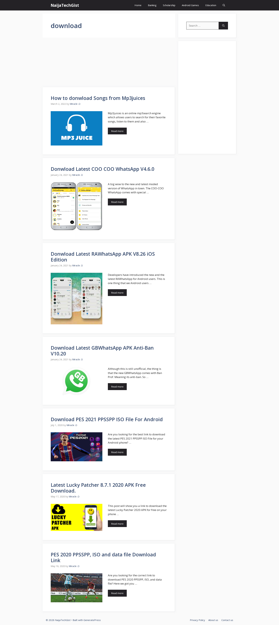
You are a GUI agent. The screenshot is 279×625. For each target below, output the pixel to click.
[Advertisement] (109, 63)
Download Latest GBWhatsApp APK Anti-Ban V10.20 (102, 350)
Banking (152, 5)
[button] (223, 5)
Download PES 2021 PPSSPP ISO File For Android (107, 419)
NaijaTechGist (65, 5)
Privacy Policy (197, 620)
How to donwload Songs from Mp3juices (98, 98)
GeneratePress (92, 620)
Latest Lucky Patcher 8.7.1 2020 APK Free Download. (98, 488)
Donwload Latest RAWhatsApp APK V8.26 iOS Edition (103, 257)
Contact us (227, 620)
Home (137, 5)
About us (213, 620)
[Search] (223, 25)
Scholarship (169, 5)
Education (210, 5)
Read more (117, 131)
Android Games (190, 5)
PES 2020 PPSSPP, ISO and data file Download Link (103, 557)
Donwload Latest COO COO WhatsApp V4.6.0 (102, 169)
